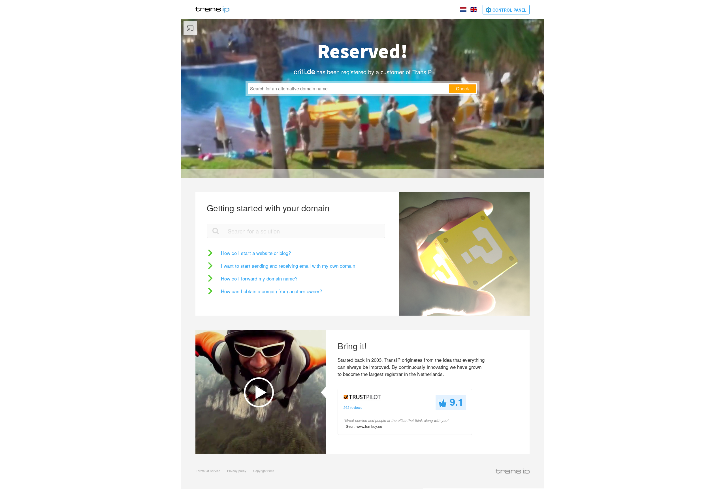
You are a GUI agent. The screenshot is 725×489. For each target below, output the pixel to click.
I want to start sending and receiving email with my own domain (288, 265)
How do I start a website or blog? (256, 252)
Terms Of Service (208, 470)
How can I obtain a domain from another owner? (271, 291)
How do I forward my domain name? (259, 278)
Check (462, 88)
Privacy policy (236, 470)
